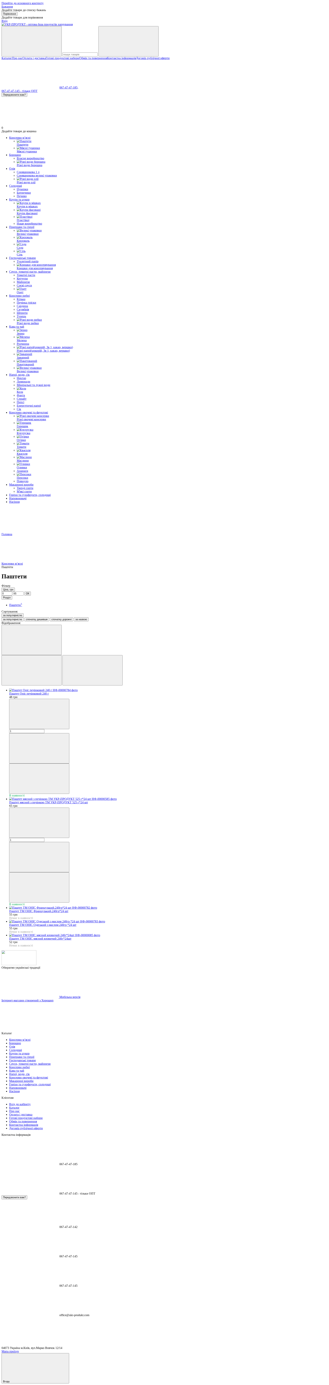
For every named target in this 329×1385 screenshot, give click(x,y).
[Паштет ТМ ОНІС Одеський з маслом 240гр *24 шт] (168, 921)
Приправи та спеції (21, 227)
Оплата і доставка (34, 58)
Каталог (7, 58)
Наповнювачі (17, 498)
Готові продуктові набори (62, 58)
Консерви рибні (19, 295)
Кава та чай (16, 326)
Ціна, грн (8, 589)
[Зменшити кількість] (39, 714)
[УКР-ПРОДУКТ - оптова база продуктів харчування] (19, 964)
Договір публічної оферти (153, 58)
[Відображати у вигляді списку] (92, 670)
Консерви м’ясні (19, 137)
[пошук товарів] (32, 41)
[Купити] (39, 778)
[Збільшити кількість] (39, 748)
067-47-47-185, (68, 87)
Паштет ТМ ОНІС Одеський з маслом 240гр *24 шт (42, 924)
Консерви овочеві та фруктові (28, 412)
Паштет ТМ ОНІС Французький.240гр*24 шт (38, 911)
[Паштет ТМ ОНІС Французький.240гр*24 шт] (168, 907)
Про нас (17, 58)
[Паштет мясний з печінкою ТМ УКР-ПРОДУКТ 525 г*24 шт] (168, 799)
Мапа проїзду (10, 1351)
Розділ (7, 597)
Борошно (15, 154)
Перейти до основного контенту (23, 3)
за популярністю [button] (12, 619)
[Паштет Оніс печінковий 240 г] (168, 690)
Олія (12, 168)
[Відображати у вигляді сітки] (32, 670)
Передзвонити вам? (14, 94)
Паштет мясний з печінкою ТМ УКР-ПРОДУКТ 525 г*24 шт (48, 802)
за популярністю (12, 615)
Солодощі (15, 185)
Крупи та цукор (19, 199)
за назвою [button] (81, 619)
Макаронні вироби (21, 484)
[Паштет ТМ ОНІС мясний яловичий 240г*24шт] (168, 935)
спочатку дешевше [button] (37, 619)
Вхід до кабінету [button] (20, 1104)
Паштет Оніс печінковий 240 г (29, 693)
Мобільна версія (69, 997)
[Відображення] (32, 640)
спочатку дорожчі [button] (61, 619)
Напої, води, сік (19, 374)
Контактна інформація (121, 58)
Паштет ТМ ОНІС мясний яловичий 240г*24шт (40, 938)
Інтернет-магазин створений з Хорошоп (28, 1000)
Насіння (14, 501)
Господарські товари (22, 258)
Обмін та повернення (93, 58)
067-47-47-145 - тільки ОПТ (20, 91)
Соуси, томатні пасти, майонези (30, 271)
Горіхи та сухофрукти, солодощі (30, 495)
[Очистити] (128, 41)
